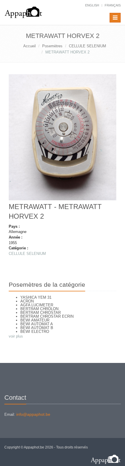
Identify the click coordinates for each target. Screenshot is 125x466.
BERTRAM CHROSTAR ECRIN (47, 316)
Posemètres (52, 46)
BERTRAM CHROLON (39, 309)
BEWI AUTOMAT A (36, 324)
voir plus (16, 336)
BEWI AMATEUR (34, 320)
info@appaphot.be (33, 414)
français (113, 5)
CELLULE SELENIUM (87, 46)
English (92, 5)
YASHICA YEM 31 (35, 297)
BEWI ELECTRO (34, 331)
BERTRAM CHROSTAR (40, 312)
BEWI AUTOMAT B (36, 328)
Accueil (29, 46)
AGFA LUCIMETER (36, 305)
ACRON (27, 301)
